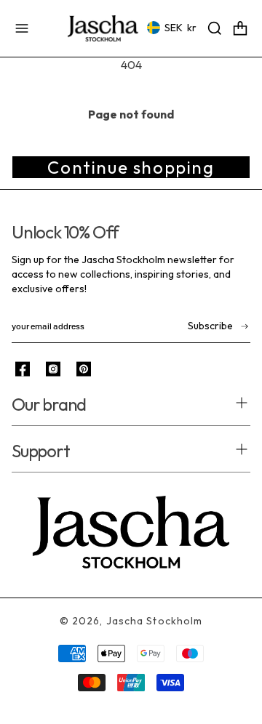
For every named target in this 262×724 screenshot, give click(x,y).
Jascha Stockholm (154, 620)
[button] (22, 28)
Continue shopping (130, 167)
